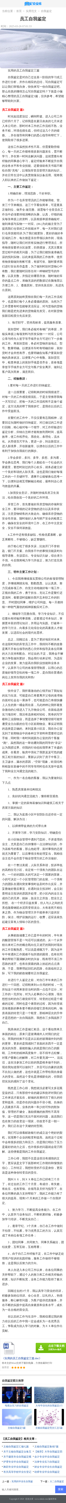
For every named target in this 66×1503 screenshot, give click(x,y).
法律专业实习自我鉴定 (47, 1461)
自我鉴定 (46, 11)
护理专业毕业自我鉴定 (16, 1461)
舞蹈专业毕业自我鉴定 (16, 1466)
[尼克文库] (33, 4)
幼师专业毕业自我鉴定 (47, 1472)
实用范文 (31, 11)
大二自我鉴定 (57, 1481)
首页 (19, 11)
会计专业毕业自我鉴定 (47, 1456)
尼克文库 (29, 1499)
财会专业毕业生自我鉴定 (48, 1466)
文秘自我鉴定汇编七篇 (16, 1446)
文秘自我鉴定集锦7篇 (46, 1446)
